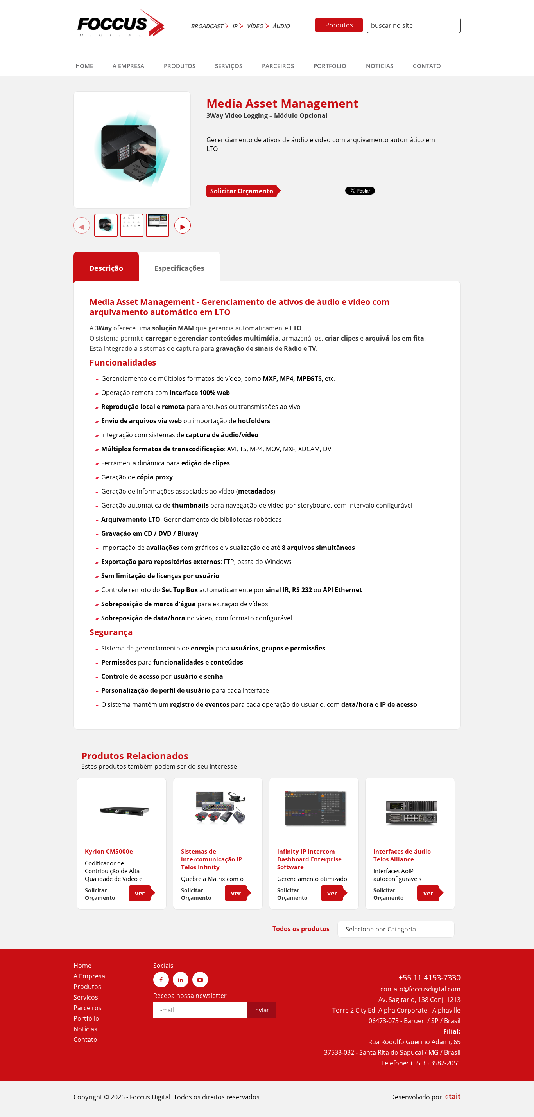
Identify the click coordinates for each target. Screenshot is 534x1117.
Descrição (106, 268)
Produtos (339, 25)
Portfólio (330, 66)
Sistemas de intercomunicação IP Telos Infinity (211, 859)
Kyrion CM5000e (109, 851)
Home (84, 66)
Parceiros (278, 66)
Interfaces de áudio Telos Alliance (402, 855)
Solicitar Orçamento (241, 191)
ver (140, 893)
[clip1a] (157, 220)
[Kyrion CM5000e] (121, 825)
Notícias (379, 66)
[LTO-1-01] (132, 192)
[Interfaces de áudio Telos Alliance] (410, 825)
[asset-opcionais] (132, 220)
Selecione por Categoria (381, 929)
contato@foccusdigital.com (420, 989)
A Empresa (128, 66)
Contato (427, 66)
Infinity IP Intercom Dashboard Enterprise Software (309, 859)
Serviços (228, 66)
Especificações (179, 268)
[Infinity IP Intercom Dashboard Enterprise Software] (314, 825)
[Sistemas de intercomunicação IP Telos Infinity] (217, 825)
